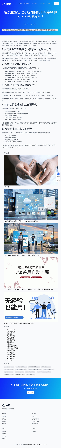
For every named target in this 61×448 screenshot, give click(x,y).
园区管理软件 (11, 342)
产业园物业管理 (9, 367)
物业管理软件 (9, 374)
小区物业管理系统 (12, 346)
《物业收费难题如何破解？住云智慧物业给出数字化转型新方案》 (22, 255)
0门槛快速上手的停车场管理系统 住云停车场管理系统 (19, 323)
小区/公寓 (10, 344)
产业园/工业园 (11, 330)
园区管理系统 (11, 340)
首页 (21, 3)
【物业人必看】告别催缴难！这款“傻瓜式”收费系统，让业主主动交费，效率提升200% (28, 289)
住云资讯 (34, 24)
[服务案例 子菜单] (37, 3)
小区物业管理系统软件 (13, 348)
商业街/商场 (10, 338)
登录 (56, 3)
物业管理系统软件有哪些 (43, 372)
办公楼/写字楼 (11, 336)
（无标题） (7, 187)
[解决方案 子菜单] (29, 3)
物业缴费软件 (11, 358)
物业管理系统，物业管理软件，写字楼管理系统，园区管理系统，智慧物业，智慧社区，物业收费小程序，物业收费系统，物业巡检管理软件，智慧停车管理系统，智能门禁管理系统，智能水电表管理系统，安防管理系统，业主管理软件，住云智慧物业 (30, 30)
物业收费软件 (11, 352)
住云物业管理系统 (21, 367)
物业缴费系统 (11, 356)
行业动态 (9, 360)
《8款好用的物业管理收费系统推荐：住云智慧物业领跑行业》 (21, 221)
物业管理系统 (11, 354)
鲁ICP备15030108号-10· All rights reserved (36, 444)
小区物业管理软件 (48, 369)
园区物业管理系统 (34, 367)
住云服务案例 (11, 332)
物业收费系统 (11, 350)
